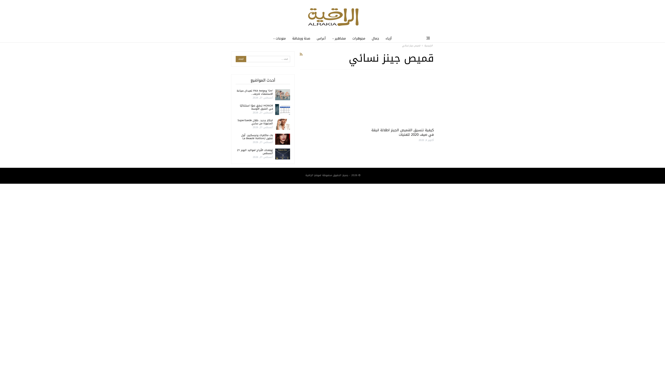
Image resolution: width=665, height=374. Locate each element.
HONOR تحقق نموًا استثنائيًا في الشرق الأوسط (256, 107)
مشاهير (340, 38)
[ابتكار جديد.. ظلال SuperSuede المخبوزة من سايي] (282, 124)
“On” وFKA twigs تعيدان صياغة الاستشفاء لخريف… (255, 92)
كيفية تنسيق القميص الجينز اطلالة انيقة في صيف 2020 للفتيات (402, 132)
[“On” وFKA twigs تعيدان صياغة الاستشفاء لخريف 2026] (282, 94)
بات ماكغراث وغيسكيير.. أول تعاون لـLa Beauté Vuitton (257, 137)
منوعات (281, 38)
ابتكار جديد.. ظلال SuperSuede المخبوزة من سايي (255, 122)
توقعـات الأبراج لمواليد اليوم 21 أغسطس (255, 152)
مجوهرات (358, 38)
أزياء (389, 38)
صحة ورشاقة (301, 38)
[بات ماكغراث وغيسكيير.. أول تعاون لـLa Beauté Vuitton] (282, 139)
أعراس (321, 38)
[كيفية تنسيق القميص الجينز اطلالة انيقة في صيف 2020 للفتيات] (402, 100)
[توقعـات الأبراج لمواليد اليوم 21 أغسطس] (282, 154)
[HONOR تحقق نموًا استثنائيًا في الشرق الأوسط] (282, 109)
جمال (375, 38)
